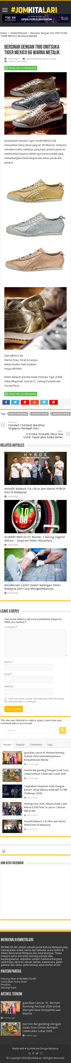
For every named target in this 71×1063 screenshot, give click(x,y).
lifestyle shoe (39, 414)
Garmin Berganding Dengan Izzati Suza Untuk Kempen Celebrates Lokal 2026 (41, 1027)
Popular (20, 744)
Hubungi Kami (8, 987)
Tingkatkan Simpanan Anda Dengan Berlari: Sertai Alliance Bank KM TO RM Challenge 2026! (45, 790)
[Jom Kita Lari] (34, 9)
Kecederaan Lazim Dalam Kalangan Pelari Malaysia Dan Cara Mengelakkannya (32, 586)
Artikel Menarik (18, 33)
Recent (7, 744)
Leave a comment (18, 61)
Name (8, 661)
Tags (49, 744)
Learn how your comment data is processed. (31, 722)
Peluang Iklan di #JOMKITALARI (18, 978)
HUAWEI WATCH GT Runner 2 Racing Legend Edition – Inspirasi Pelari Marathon (34, 538)
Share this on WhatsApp (22, 68)
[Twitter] (37, 1053)
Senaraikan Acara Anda (14, 981)
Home (3, 33)
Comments (36, 744)
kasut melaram (18, 414)
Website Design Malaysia (44, 1048)
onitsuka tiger (61, 414)
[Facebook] (33, 1053)
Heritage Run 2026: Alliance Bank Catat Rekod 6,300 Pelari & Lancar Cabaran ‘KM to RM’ (45, 807)
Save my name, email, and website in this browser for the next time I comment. (34, 700)
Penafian (6, 984)
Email (8, 674)
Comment (10, 627)
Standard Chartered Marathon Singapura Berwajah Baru (26, 425)
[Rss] (29, 1053)
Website (8, 686)
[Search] (62, 730)
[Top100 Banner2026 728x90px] (36, 18)
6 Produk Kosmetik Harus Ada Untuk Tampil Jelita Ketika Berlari (43, 434)
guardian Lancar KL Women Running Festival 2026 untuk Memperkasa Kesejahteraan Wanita (44, 756)
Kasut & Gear (49, 59)
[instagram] (41, 1053)
